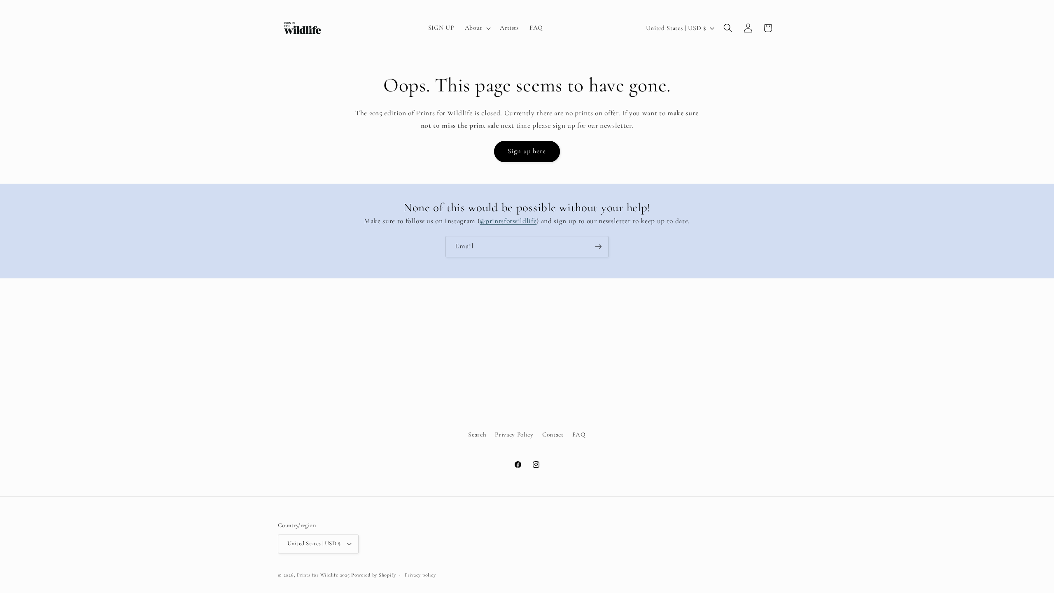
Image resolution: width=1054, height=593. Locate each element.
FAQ (579, 434)
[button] (476, 28)
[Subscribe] (598, 246)
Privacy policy (420, 575)
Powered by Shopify (373, 575)
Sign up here (527, 151)
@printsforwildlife (508, 221)
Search (477, 434)
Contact (553, 434)
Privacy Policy (514, 434)
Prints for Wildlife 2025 (323, 575)
